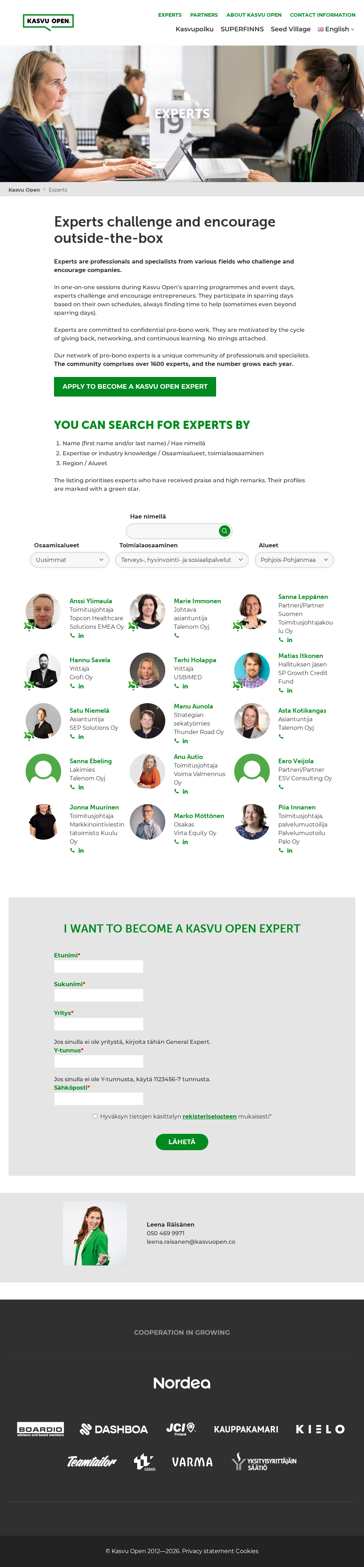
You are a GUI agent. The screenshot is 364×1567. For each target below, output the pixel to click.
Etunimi (67, 955)
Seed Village (291, 29)
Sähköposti (72, 1087)
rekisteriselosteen (210, 1116)
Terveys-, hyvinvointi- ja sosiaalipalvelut (176, 560)
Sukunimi (69, 984)
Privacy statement (209, 1551)
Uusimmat (51, 560)
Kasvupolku (195, 29)
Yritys (64, 1013)
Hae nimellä (148, 516)
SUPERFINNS (242, 29)
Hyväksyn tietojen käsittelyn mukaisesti (186, 1116)
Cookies (247, 1551)
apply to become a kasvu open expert (135, 387)
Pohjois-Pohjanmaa (288, 560)
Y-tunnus (69, 1050)
